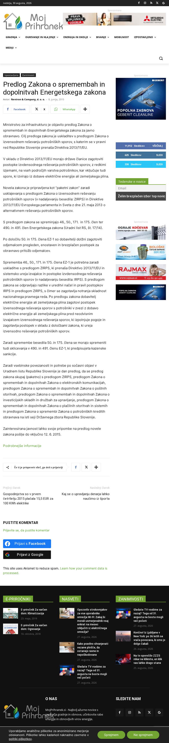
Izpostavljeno (11, 75)
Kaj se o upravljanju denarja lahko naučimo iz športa (86, 496)
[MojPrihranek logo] (33, 21)
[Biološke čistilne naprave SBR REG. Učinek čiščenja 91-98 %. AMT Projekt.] (141, 262)
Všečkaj (157, 145)
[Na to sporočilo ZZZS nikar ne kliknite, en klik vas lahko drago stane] (123, 659)
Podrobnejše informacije (22, 446)
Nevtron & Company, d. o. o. (28, 99)
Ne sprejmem (143, 735)
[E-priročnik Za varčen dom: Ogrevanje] (10, 629)
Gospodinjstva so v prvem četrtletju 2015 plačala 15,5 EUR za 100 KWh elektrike (28, 498)
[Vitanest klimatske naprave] (114, 19)
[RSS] (151, 3)
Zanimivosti (28, 75)
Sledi (159, 155)
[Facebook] (138, 3)
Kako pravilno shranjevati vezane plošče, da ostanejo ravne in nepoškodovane (92, 649)
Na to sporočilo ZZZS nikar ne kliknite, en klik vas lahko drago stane (148, 659)
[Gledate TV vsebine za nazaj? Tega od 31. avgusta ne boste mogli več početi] (66, 670)
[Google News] (163, 3)
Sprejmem (111, 735)
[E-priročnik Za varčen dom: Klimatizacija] (10, 613)
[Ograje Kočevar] (141, 242)
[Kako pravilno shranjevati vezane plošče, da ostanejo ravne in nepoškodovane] (66, 647)
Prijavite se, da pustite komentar (26, 530)
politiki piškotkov (20, 739)
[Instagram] (145, 3)
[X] (157, 3)
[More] (85, 109)
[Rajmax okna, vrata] (141, 282)
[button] (161, 58)
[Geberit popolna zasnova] (141, 118)
